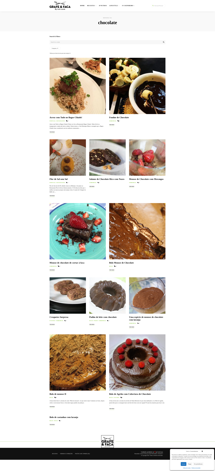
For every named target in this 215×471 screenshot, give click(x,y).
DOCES (91, 320)
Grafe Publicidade (153, 453)
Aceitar (183, 464)
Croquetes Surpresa (59, 317)
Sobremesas (112, 120)
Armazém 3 (160, 453)
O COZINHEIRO (127, 5)
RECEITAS (91, 5)
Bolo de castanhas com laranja (64, 417)
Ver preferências (198, 464)
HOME (82, 5)
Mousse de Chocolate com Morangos (146, 179)
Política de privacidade (195, 467)
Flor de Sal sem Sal (59, 179)
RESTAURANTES (61, 120)
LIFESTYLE (113, 5)
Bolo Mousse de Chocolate (121, 263)
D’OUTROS (103, 5)
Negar (189, 464)
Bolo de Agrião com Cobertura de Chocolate (130, 394)
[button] (202, 451)
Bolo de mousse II (58, 394)
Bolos (111, 266)
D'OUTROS (52, 320)
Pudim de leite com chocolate (103, 317)
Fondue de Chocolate (119, 117)
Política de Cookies (187, 467)
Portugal (53, 120)
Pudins (96, 320)
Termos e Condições (66, 453)
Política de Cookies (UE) (82, 453)
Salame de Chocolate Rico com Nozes (106, 179)
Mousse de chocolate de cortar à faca (67, 263)
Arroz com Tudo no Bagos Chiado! (66, 117)
